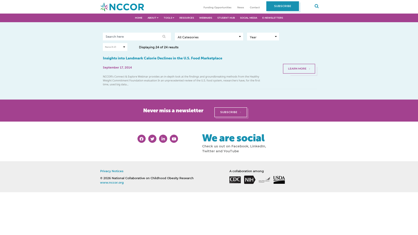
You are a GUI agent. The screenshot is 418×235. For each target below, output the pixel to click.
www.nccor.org (112, 182)
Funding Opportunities (217, 7)
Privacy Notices (111, 171)
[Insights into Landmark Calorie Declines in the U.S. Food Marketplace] (299, 56)
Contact (255, 7)
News (240, 7)
